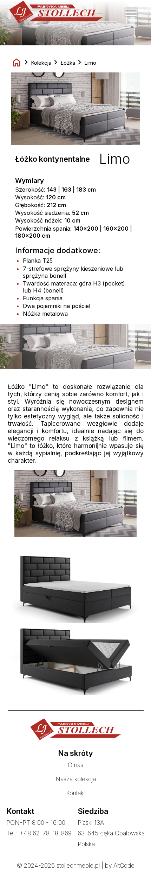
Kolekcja (41, 62)
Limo (90, 62)
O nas (75, 765)
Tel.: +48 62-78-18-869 (39, 833)
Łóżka (67, 62)
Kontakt (75, 793)
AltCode (123, 865)
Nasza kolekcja (75, 779)
